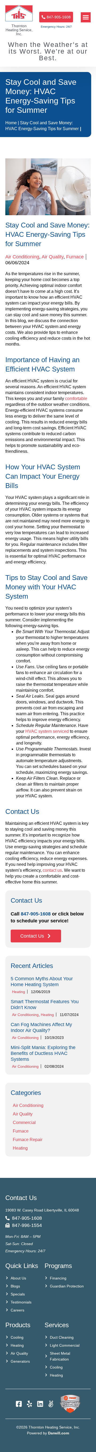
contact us (52, 870)
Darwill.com (58, 1433)
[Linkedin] (40, 1404)
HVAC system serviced (47, 731)
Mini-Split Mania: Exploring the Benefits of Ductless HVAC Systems (43, 1053)
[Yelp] (29, 1404)
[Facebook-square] (18, 1404)
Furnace (75, 256)
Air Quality (52, 256)
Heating (18, 992)
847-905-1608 (36, 914)
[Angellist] (50, 1404)
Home (11, 123)
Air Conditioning (22, 256)
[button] (86, 17)
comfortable (76, 398)
